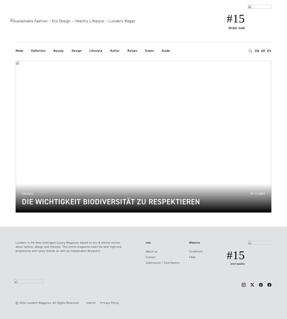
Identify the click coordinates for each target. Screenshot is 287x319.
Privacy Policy (109, 303)
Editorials (38, 51)
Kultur (115, 51)
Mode (19, 51)
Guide (166, 51)
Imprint (91, 303)
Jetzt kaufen (237, 263)
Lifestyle (95, 51)
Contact (151, 257)
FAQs (192, 257)
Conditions (196, 251)
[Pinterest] (261, 285)
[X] (252, 285)
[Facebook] (269, 285)
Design (77, 51)
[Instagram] (244, 285)
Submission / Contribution (163, 263)
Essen (149, 51)
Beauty (58, 51)
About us (151, 251)
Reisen (132, 51)
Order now (237, 28)
